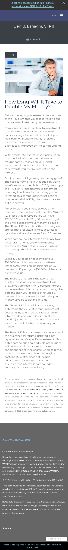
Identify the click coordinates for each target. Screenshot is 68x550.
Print (11, 54)
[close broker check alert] (63, 3)
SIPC (53, 460)
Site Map (7, 528)
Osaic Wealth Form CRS (16, 440)
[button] (57, 15)
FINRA (46, 460)
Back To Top (55, 539)
